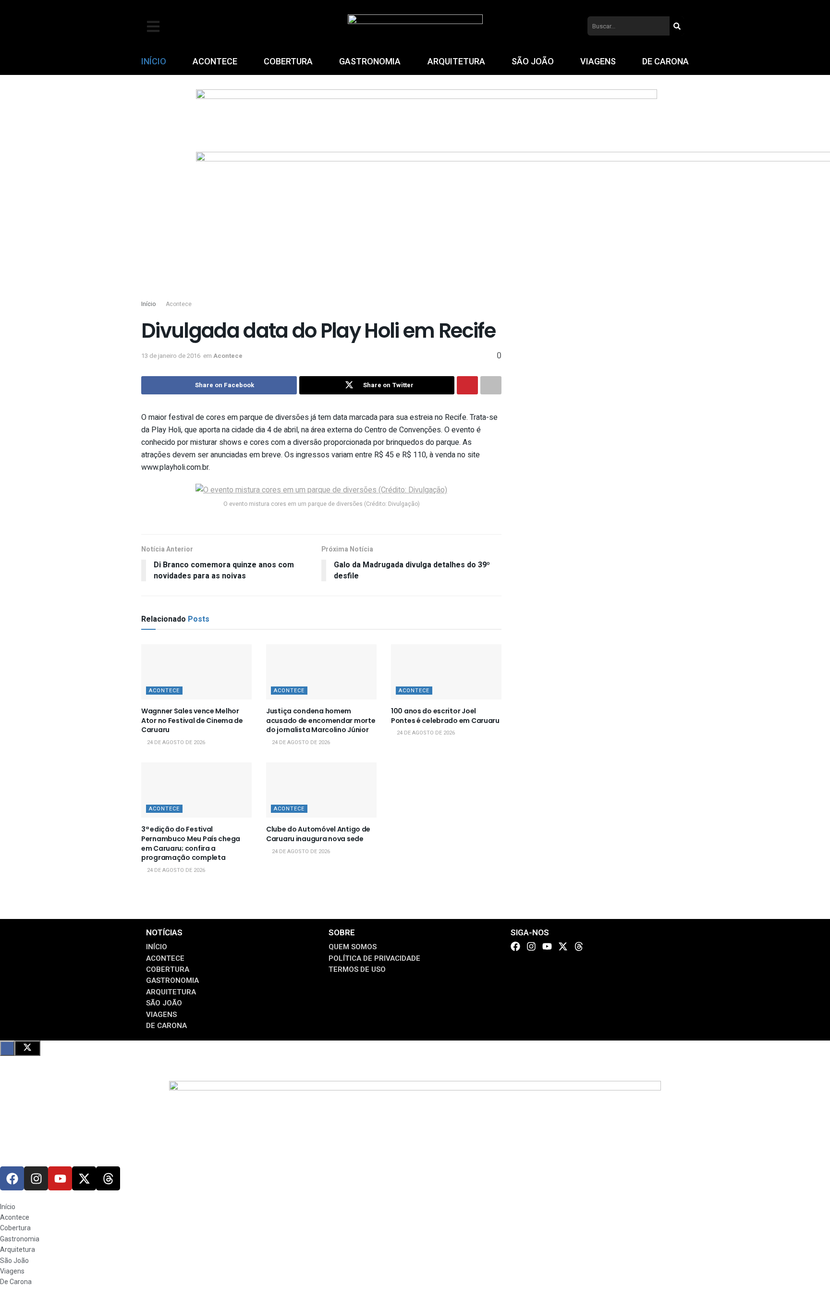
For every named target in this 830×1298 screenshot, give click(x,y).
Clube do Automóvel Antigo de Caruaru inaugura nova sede (318, 834)
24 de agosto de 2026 (175, 742)
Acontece (179, 304)
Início (148, 304)
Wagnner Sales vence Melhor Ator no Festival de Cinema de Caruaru (192, 720)
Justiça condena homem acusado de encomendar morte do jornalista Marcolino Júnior (320, 720)
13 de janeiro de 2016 (170, 355)
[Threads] (579, 946)
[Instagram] (531, 946)
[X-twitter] (563, 946)
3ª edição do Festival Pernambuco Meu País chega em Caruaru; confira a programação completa (190, 843)
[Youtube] (547, 946)
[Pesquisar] (677, 26)
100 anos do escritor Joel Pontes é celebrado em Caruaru (445, 715)
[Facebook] (515, 946)
